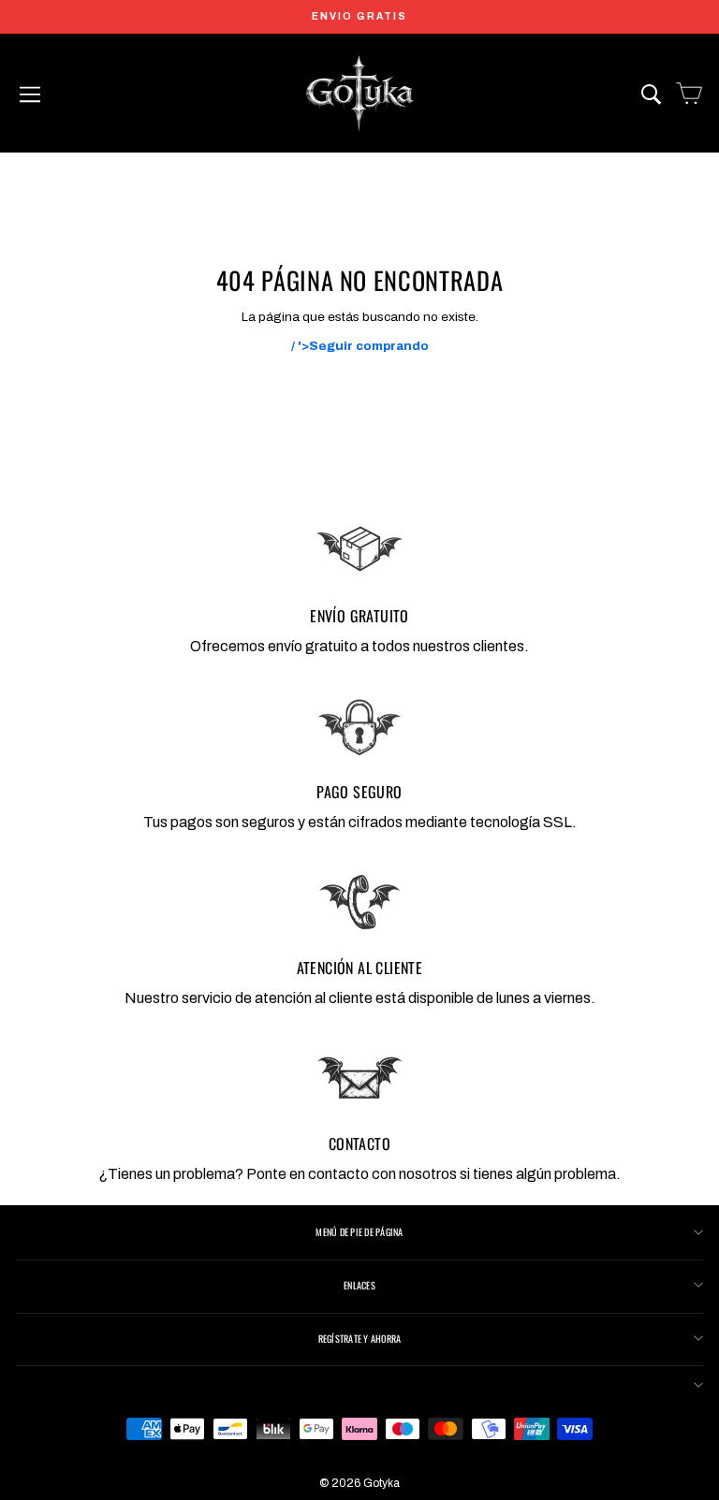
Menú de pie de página (359, 1232)
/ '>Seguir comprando (360, 346)
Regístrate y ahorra (360, 1339)
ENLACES (359, 1285)
